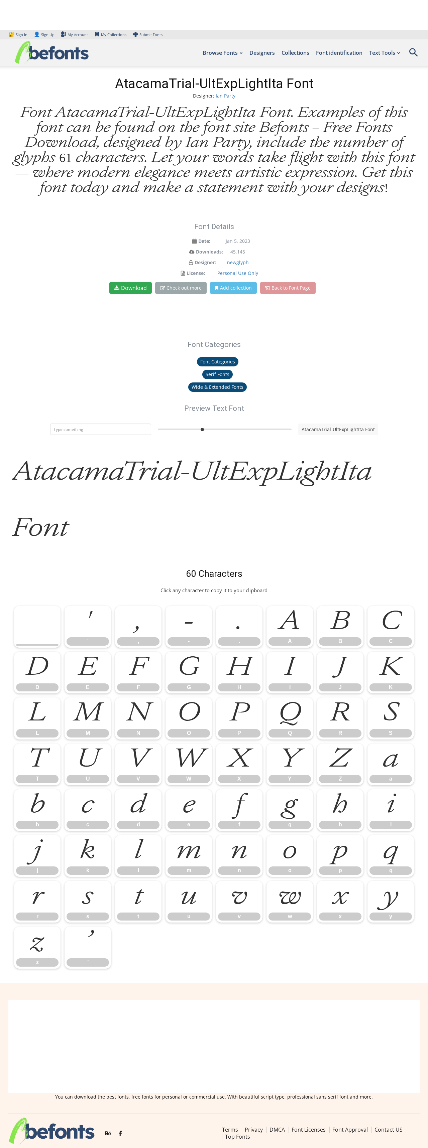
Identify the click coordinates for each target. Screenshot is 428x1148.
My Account (78, 34)
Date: (204, 241)
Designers (262, 52)
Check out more (184, 288)
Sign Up (44, 34)
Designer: (205, 262)
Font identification (339, 52)
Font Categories (217, 361)
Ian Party (225, 96)
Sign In (18, 34)
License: (196, 273)
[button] (413, 54)
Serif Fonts (217, 374)
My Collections (113, 34)
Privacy (254, 1130)
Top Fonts (237, 1137)
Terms (230, 1130)
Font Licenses (309, 1130)
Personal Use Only (237, 273)
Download (134, 288)
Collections (295, 52)
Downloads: (209, 252)
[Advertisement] (214, 1046)
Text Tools (382, 52)
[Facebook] (120, 1133)
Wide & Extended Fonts (217, 387)
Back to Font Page (291, 288)
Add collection (236, 288)
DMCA (277, 1130)
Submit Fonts (151, 34)
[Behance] (108, 1133)
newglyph (238, 262)
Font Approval (350, 1130)
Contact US (388, 1130)
